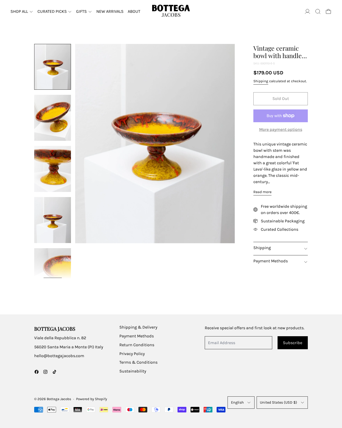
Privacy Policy (132, 353)
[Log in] (307, 11)
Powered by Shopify (91, 399)
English (237, 402)
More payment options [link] (280, 129)
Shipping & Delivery (138, 327)
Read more (262, 192)
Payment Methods (136, 336)
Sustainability (132, 371)
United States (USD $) (278, 402)
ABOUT (134, 11)
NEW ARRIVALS (110, 11)
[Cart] (328, 11)
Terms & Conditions (138, 362)
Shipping (260, 81)
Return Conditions (136, 344)
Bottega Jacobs (59, 399)
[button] (318, 11)
